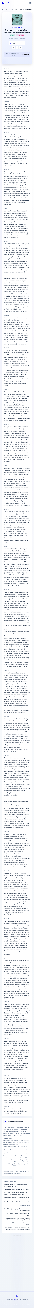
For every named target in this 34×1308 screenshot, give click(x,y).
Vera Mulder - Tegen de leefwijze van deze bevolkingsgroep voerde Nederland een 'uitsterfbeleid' (17, 1229)
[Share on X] (17, 47)
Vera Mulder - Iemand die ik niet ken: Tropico (19, 1223)
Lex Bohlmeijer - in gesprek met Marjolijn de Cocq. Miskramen (17, 1209)
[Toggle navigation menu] (30, 3)
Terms (28, 1304)
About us (6, 1304)
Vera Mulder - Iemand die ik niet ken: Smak (16, 1189)
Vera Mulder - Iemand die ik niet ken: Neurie (16, 1202)
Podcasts (6, 9)
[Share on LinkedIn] (20, 47)
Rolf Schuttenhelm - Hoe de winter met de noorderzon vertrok (16, 1185)
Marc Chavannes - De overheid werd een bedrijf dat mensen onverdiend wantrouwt (16, 1194)
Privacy (22, 1304)
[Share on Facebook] (13, 47)
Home (2, 9)
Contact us (14, 1304)
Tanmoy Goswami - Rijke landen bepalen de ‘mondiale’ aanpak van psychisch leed (18, 1219)
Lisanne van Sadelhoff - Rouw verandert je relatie (16, 1198)
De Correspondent (11, 9)
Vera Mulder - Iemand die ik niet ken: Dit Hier (18, 1214)
